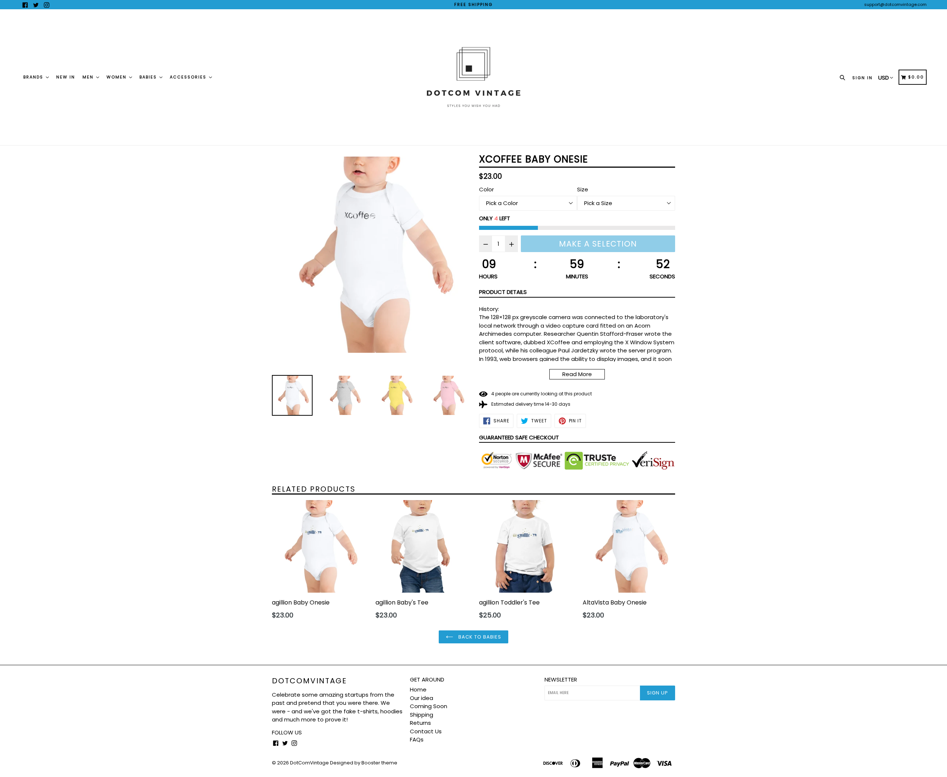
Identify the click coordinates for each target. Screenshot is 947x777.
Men (88, 77)
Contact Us (426, 731)
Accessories (189, 77)
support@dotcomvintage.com (895, 4)
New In (65, 77)
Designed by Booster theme (363, 762)
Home (418, 689)
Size (582, 189)
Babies (149, 77)
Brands (34, 77)
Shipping (421, 715)
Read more (577, 374)
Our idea (421, 698)
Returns (420, 723)
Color (486, 189)
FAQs (417, 739)
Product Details (503, 292)
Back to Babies (479, 636)
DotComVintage (309, 680)
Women (117, 77)
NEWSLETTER (561, 679)
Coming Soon (428, 706)
